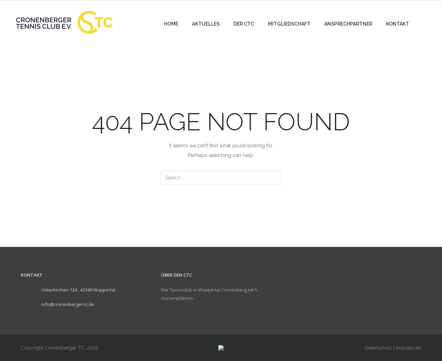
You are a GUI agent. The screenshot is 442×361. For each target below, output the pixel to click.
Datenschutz (378, 348)
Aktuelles (206, 24)
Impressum (408, 348)
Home (171, 24)
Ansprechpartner (348, 24)
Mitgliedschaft (289, 24)
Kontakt (397, 24)
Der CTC (243, 24)
